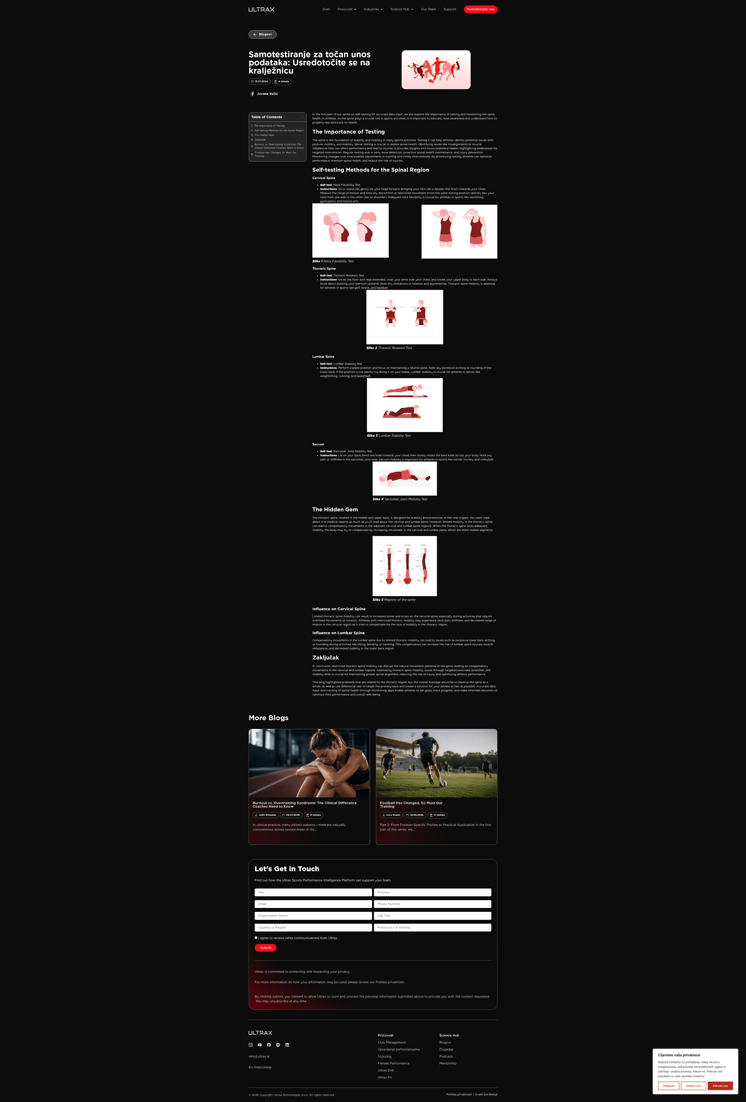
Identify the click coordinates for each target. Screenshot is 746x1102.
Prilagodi (668, 1085)
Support (450, 9)
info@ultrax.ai (259, 1056)
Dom (326, 9)
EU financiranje (260, 1067)
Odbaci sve (693, 1085)
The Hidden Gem (264, 135)
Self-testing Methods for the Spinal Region (279, 130)
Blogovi (445, 1042)
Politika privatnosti (390, 982)
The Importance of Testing (269, 125)
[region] (695, 1071)
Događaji (446, 1049)
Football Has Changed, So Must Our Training (288, 154)
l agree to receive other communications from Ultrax (297, 938)
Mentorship (448, 1063)
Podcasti (446, 1056)
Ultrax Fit (385, 1077)
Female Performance (393, 1063)
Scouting (384, 1056)
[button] (302, 117)
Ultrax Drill (386, 1070)
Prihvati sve (720, 1085)
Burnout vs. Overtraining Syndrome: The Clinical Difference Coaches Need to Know (279, 146)
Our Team (428, 9)
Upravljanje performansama (399, 1049)
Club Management (392, 1042)
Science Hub (400, 9)
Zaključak (260, 139)
